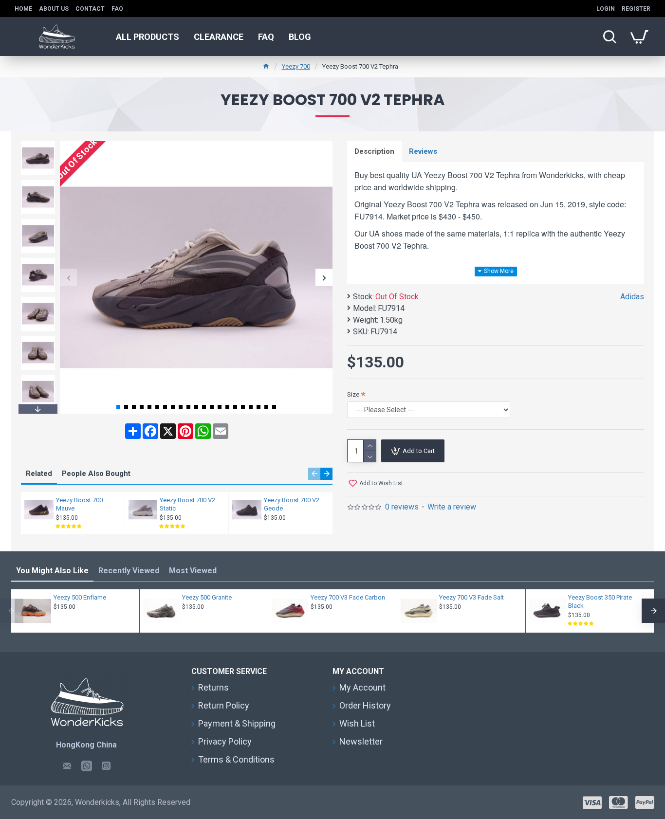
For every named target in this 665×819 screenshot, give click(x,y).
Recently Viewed (128, 570)
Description (374, 151)
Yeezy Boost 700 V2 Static (187, 504)
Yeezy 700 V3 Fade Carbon (348, 597)
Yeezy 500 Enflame (80, 597)
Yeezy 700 (296, 66)
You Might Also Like (52, 570)
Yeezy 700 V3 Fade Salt (471, 597)
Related (39, 473)
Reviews (423, 151)
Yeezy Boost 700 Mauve (79, 504)
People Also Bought (96, 473)
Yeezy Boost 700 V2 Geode (291, 504)
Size (353, 394)
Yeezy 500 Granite (207, 597)
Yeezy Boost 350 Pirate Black (600, 601)
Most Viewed (193, 570)
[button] (68, 277)
